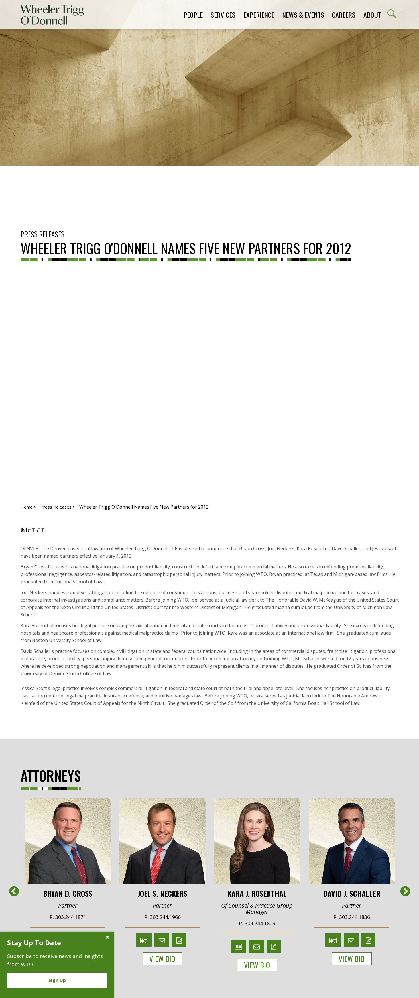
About (372, 14)
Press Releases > (57, 507)
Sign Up (57, 980)
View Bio (162, 958)
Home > (28, 507)
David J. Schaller (351, 893)
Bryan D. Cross (67, 893)
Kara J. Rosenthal (257, 893)
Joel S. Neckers (162, 893)
